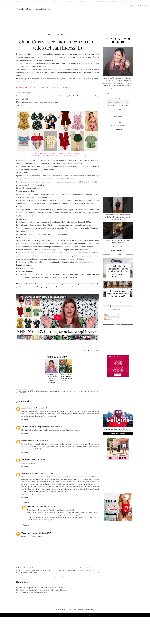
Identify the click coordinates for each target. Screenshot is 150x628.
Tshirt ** (54, 153)
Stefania (24, 440)
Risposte (27, 502)
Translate (124, 105)
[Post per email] (36, 390)
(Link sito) (87, 63)
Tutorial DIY (55, 2)
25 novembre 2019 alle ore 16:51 (46, 506)
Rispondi (24, 419)
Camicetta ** (82, 156)
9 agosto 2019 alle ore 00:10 (39, 459)
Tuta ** (70, 153)
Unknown (25, 459)
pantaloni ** (63, 153)
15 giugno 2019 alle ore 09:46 (36, 408)
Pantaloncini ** (72, 156)
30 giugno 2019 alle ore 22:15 (52, 426)
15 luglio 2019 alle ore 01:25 (38, 440)
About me (19, 2)
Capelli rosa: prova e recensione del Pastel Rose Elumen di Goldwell (51, 378)
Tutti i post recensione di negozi (52, 87)
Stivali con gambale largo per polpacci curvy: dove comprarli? (118, 293)
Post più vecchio (79, 570)
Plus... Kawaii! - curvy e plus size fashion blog (78, 609)
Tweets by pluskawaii (117, 126)
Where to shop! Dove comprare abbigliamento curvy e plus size (105, 2)
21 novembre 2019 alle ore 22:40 (41, 473)
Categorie (69, 2)
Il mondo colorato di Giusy (31, 426)
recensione (53, 391)
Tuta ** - (36, 153)
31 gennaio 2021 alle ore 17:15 (40, 533)
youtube (23, 393)
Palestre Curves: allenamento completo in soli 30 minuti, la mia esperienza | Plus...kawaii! (118, 271)
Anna (23, 408)
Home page (6, 2)
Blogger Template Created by (75, 615)
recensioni (62, 391)
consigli (31, 391)
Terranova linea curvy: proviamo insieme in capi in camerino (66, 377)
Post (107, 315)
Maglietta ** (33, 156)
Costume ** (77, 153)
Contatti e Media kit (37, 2)
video (74, 391)
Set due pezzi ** (45, 153)
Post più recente (33, 570)
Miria (29, 506)
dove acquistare (41, 391)
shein (69, 391)
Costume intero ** (60, 156)
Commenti (109, 319)
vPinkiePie (25, 473)
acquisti (25, 391)
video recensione (83, 391)
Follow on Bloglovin (118, 250)
